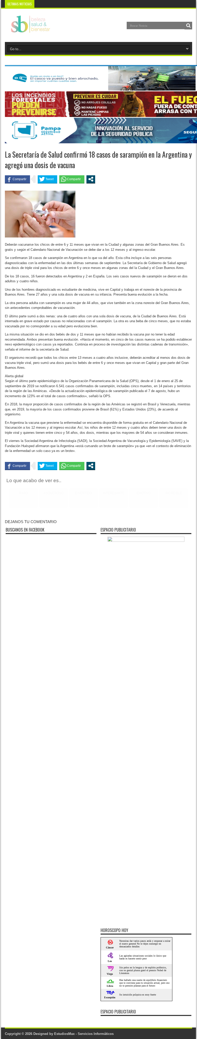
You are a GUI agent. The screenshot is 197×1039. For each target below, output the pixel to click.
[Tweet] (47, 179)
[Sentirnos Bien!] (28, 29)
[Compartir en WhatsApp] (71, 179)
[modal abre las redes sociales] (90, 179)
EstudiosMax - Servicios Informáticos (84, 1034)
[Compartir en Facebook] (17, 179)
